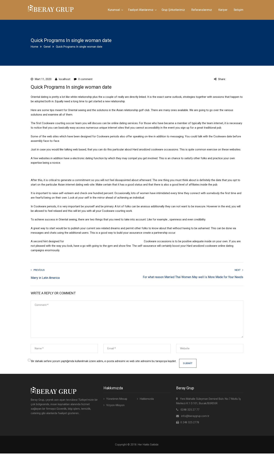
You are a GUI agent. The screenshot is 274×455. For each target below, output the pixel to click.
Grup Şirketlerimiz (173, 10)
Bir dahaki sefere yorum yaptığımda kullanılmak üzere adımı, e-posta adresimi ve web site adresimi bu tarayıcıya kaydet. (103, 361)
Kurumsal (114, 10)
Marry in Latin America (45, 278)
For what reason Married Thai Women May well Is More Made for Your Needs (193, 277)
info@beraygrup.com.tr (195, 416)
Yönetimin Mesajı (116, 399)
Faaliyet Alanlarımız (140, 10)
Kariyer (222, 10)
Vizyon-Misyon (115, 405)
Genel (47, 46)
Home (34, 46)
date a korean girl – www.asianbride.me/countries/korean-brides (104, 241)
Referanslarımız (201, 10)
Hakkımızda (147, 399)
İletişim (238, 10)
